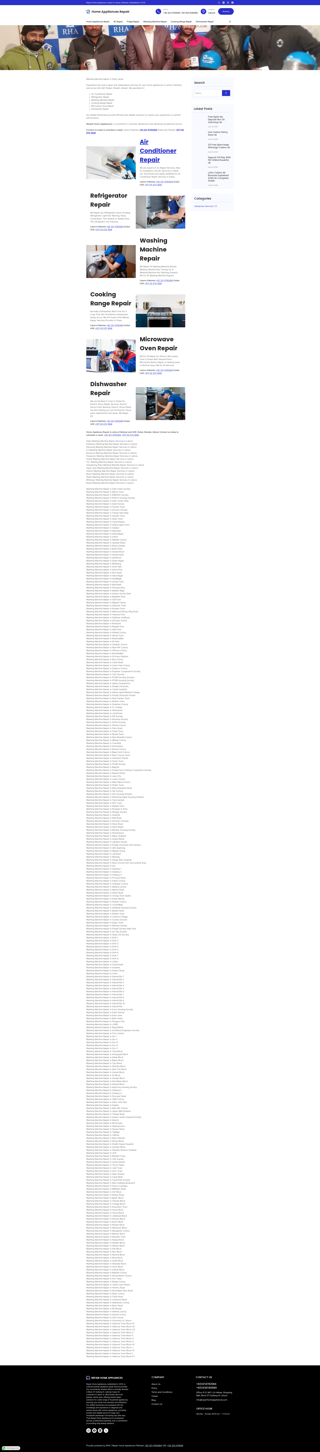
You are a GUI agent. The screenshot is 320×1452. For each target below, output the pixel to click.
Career (155, 1396)
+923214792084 (206, 1383)
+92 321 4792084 (171, 12)
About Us (156, 1384)
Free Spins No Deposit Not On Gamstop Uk (216, 119)
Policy (154, 1388)
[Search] (226, 93)
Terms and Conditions (162, 1392)
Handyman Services (203, 206)
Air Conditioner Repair (158, 151)
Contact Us (157, 1404)
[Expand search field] (230, 21)
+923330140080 (206, 1387)
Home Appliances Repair (111, 12)
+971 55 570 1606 (153, 184)
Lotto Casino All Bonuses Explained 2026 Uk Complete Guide (218, 176)
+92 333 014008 (175, 1445)
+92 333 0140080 (189, 12)
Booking (226, 11)
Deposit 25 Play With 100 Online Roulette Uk (219, 160)
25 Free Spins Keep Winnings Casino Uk (219, 146)
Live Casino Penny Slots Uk (218, 133)
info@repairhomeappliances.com (211, 1400)
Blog (154, 1400)
